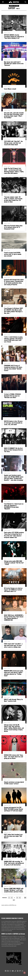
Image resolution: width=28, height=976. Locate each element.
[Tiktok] (15, 971)
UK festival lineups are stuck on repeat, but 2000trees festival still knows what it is (13, 589)
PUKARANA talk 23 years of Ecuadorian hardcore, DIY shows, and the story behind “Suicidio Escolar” (13, 367)
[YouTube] (12, 971)
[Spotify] (18, 971)
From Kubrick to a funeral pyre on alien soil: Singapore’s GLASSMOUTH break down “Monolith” (13, 506)
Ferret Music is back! (10, 89)
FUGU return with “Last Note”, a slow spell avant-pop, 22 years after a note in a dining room (13, 645)
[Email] (22, 971)
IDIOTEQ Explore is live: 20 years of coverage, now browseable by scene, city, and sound (13, 422)
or (12, 934)
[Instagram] (10, 971)
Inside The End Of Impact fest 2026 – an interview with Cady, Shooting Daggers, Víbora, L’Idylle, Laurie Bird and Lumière (14, 170)
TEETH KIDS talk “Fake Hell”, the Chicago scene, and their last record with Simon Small (13, 143)
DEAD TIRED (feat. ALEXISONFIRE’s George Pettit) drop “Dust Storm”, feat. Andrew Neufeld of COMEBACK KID (14, 617)
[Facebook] (6, 971)
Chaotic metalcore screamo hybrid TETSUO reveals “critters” (14, 783)
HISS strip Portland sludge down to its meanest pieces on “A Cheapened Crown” (13, 227)
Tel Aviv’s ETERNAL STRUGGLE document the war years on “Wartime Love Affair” (12, 395)
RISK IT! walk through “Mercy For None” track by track (13, 700)
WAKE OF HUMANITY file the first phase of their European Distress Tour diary (13, 449)
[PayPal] (20, 971)
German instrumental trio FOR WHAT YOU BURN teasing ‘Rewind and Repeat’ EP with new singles (13, 809)
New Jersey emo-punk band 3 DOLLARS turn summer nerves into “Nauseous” (14, 63)
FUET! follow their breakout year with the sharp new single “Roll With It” (13, 836)
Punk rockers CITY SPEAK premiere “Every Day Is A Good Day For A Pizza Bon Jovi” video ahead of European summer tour (14, 534)
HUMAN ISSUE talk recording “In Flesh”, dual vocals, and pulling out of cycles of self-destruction (14, 863)
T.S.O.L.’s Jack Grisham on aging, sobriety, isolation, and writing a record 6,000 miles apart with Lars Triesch (13, 339)
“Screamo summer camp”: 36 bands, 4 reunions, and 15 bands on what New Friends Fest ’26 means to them (13, 199)
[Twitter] (8, 971)
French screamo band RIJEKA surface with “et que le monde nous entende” (12, 254)
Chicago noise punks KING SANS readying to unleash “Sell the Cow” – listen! (14, 562)
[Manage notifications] (24, 973)
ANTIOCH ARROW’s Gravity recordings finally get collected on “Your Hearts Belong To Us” (14, 36)
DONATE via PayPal (6, 934)
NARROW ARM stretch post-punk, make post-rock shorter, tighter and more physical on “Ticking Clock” (13, 673)
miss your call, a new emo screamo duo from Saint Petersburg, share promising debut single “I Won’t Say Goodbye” (14, 115)
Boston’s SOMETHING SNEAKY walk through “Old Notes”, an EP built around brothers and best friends (13, 890)
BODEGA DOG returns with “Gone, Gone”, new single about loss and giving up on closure (13, 756)
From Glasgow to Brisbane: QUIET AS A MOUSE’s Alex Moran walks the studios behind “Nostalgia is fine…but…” (13, 310)
